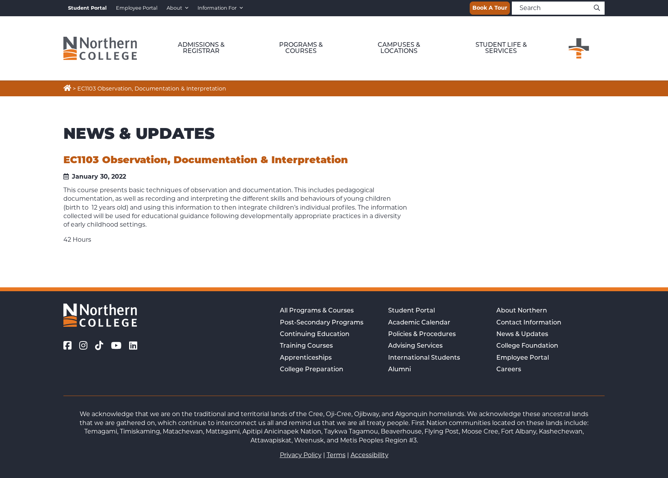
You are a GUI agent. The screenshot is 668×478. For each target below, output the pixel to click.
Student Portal (411, 311)
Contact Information (528, 323)
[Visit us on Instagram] (83, 345)
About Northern (521, 311)
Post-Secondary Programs (321, 323)
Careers (508, 370)
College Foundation (527, 346)
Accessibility (370, 455)
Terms (336, 455)
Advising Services (415, 346)
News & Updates (522, 334)
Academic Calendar (419, 323)
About (174, 8)
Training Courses (306, 346)
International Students (424, 358)
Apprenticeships (306, 358)
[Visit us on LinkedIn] (133, 345)
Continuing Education (314, 334)
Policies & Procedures (422, 334)
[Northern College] (100, 48)
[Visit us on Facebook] (67, 345)
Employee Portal (136, 8)
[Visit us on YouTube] (116, 345)
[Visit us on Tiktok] (99, 345)
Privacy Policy (301, 455)
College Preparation (311, 370)
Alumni (399, 370)
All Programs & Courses (317, 311)
